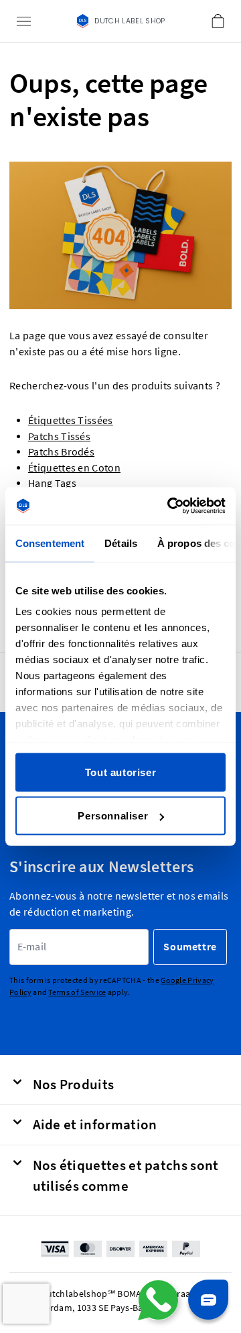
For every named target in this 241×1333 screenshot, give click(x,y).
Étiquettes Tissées (70, 420)
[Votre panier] (218, 21)
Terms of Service (77, 992)
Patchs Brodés (61, 451)
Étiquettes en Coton (74, 467)
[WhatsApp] (158, 1300)
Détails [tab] (120, 542)
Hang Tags (52, 483)
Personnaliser (113, 815)
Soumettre (190, 946)
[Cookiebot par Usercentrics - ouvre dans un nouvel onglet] (170, 506)
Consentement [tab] (49, 542)
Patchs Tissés (59, 436)
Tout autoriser (120, 771)
